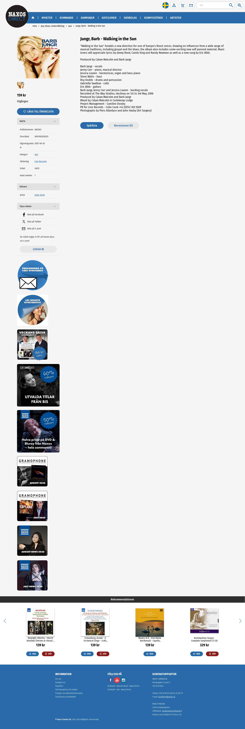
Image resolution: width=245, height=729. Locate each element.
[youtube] (117, 682)
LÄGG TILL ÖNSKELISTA (40, 111)
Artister (175, 17)
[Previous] (4, 620)
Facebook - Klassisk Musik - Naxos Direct (123, 686)
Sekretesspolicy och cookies (66, 689)
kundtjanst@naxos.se (166, 697)
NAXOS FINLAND (158, 704)
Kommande (66, 17)
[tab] (38, 121)
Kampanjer (87, 17)
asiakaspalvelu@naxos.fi (172, 711)
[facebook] (111, 682)
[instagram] (123, 682)
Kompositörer (153, 17)
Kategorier (109, 17)
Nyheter (47, 17)
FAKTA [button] (22, 121)
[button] (165, 5)
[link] (35, 26)
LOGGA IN (38, 249)
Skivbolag (130, 17)
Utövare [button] (23, 186)
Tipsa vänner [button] (26, 206)
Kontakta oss (60, 682)
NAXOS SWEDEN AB (159, 679)
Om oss (58, 679)
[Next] (240, 620)
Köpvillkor (59, 686)
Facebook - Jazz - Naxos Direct (119, 689)
